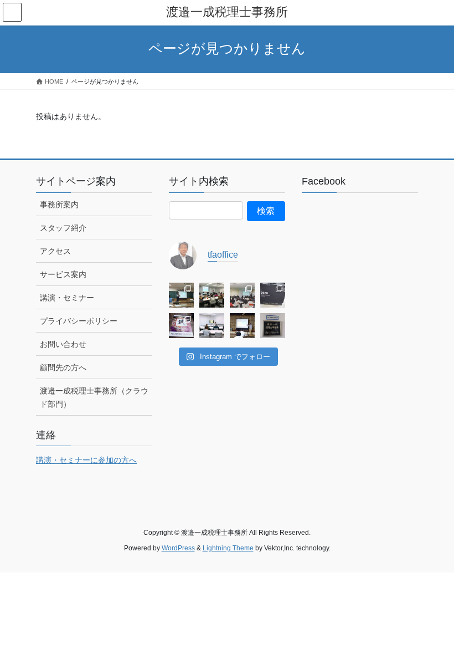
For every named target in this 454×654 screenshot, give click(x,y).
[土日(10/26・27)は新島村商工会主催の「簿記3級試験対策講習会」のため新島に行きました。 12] (211, 325)
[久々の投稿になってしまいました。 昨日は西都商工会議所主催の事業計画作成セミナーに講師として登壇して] (181, 295)
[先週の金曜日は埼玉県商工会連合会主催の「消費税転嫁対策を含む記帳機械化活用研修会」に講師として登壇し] (242, 295)
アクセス (55, 251)
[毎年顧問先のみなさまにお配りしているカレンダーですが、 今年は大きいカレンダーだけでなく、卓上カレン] (272, 295)
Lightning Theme (228, 548)
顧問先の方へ (63, 367)
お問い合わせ (63, 344)
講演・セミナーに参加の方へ (86, 460)
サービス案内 (63, 274)
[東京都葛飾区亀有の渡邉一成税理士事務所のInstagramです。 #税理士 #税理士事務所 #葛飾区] (272, 325)
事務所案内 (59, 204)
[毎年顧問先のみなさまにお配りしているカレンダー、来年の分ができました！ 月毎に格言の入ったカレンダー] (181, 325)
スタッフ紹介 (63, 227)
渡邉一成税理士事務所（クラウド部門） (94, 397)
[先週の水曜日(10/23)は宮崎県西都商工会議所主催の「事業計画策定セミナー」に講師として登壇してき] (242, 325)
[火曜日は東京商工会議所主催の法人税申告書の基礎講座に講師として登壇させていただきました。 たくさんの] (211, 295)
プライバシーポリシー (78, 320)
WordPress (178, 548)
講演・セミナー (67, 297)
